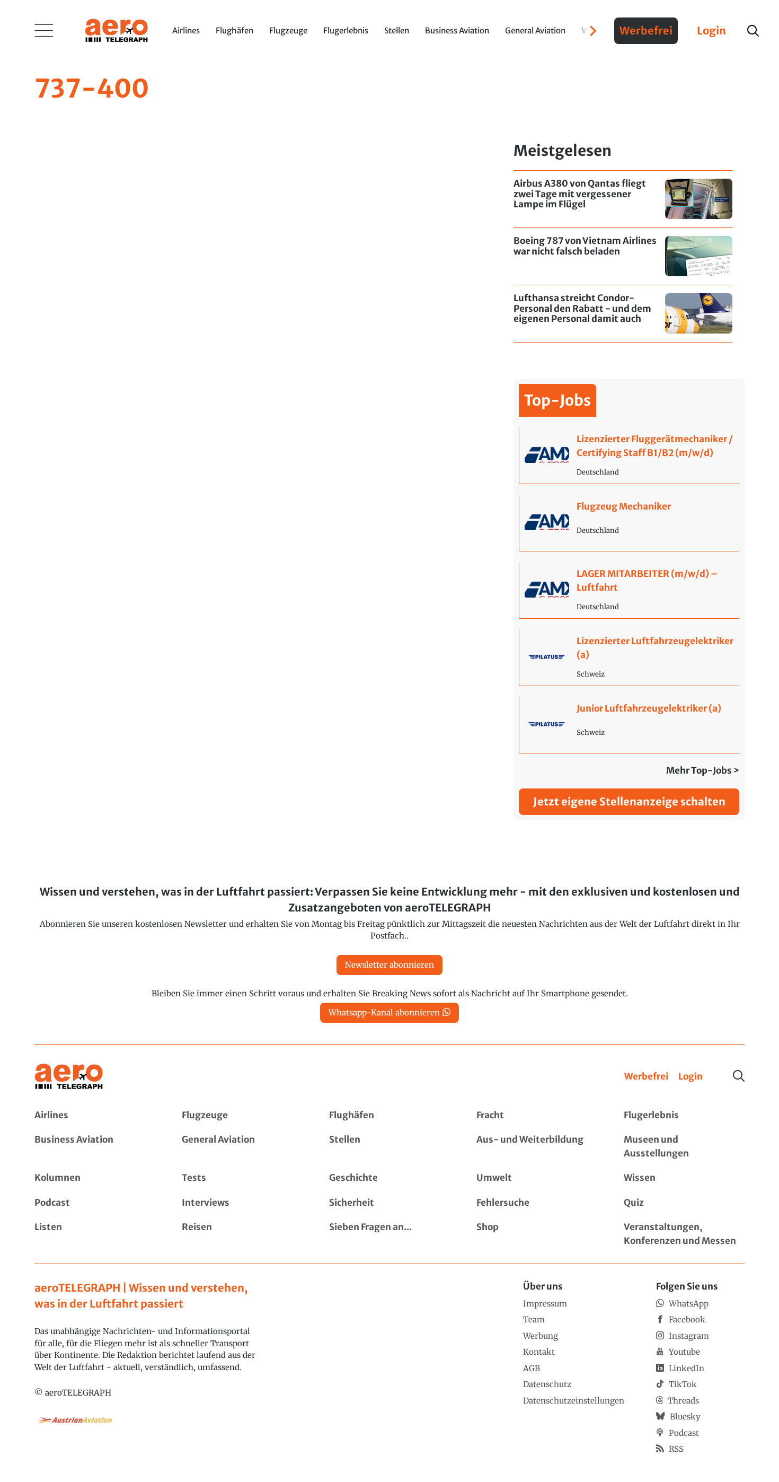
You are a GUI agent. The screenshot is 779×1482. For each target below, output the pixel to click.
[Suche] (739, 1076)
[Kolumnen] (94, 1178)
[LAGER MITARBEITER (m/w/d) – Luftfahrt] (629, 590)
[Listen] (94, 1234)
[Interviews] (242, 1203)
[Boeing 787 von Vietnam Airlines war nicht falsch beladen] (623, 256)
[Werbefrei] (646, 1077)
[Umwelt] (536, 1178)
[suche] (753, 31)
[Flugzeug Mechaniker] (629, 523)
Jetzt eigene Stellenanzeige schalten (629, 801)
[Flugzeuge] (242, 1116)
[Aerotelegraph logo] (116, 29)
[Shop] (536, 1234)
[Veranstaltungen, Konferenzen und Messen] (684, 1234)
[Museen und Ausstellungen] (684, 1146)
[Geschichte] (389, 1178)
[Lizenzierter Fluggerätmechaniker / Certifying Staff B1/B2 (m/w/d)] (629, 455)
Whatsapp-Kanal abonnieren (384, 1012)
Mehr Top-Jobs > (702, 770)
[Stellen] (389, 1146)
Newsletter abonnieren (389, 965)
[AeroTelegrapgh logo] (68, 1076)
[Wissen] (684, 1178)
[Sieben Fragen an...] (389, 1234)
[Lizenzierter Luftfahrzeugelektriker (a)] (629, 657)
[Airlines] (94, 1116)
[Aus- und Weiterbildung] (536, 1146)
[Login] (690, 1077)
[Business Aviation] (94, 1146)
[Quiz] (684, 1203)
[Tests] (242, 1178)
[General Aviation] (242, 1146)
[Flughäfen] (389, 1116)
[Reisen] (242, 1234)
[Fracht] (536, 1116)
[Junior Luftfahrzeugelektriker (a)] (629, 725)
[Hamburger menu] (44, 30)
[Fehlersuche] (536, 1203)
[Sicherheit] (389, 1203)
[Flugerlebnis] (684, 1116)
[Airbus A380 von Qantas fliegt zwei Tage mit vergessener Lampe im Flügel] (623, 199)
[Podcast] (94, 1203)
